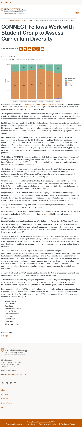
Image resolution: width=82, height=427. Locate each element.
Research (4, 399)
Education (4, 394)
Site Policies (30, 424)
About (3, 390)
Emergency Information (14, 424)
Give (2, 407)
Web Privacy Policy (67, 424)
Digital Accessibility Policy (47, 424)
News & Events (6, 403)
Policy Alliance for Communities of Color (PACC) (40, 104)
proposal (47, 214)
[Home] (14, 11)
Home (5, 20)
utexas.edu (6, 3)
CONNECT (27, 107)
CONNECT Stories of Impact (17, 20)
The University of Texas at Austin (40, 422)
